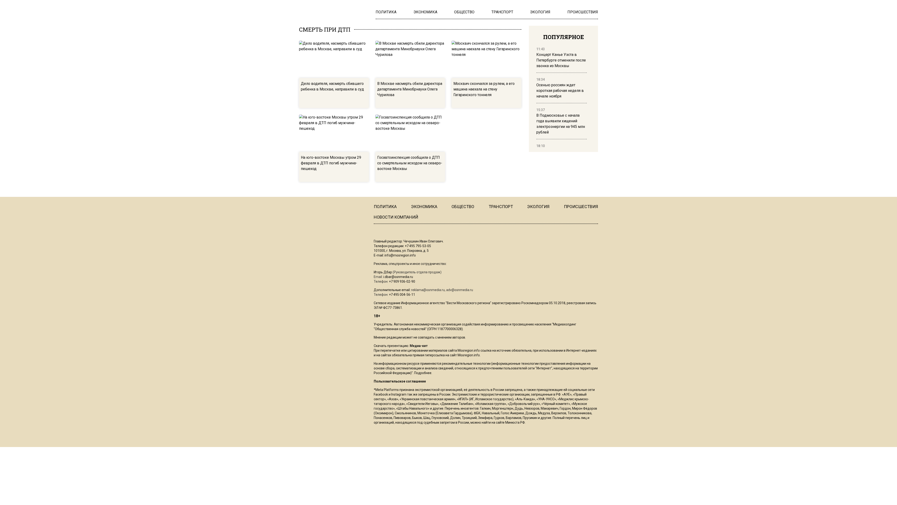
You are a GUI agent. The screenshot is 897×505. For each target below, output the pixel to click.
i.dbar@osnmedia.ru (398, 277)
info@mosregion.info (400, 255)
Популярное (563, 37)
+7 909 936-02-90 (402, 281)
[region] (561, 97)
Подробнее (422, 373)
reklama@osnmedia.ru (428, 290)
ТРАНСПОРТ (501, 206)
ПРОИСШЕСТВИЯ (581, 206)
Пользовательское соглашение (400, 381)
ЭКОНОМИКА (424, 206)
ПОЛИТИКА (385, 206)
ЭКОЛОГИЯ (538, 206)
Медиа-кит (419, 346)
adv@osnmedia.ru (459, 290)
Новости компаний (396, 217)
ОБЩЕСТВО (463, 206)
